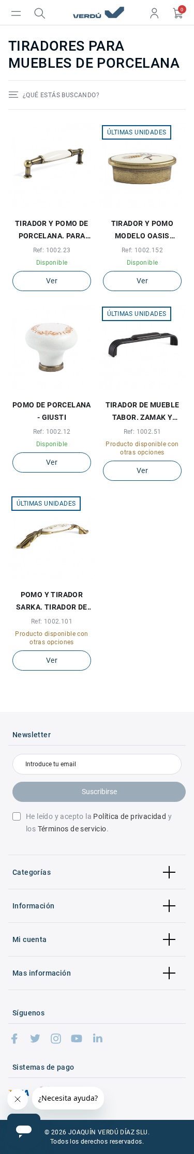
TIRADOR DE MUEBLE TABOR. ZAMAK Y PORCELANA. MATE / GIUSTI (143, 412)
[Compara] (58, 206)
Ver (51, 281)
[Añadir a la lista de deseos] (45, 206)
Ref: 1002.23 (52, 250)
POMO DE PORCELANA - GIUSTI (51, 411)
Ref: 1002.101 (51, 621)
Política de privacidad (129, 816)
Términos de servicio (72, 829)
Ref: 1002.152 (142, 250)
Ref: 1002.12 (52, 431)
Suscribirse (99, 791)
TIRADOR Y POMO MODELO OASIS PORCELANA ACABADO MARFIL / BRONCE (142, 230)
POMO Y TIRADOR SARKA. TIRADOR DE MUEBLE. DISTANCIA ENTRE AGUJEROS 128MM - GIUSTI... (52, 601)
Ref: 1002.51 (142, 431)
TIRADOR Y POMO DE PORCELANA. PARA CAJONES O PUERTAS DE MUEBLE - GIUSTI (52, 230)
